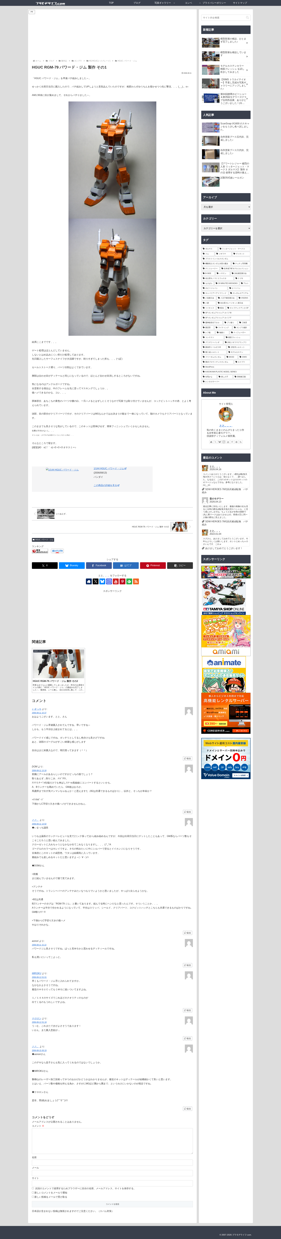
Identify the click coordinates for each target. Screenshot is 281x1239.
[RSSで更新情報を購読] (136, 581)
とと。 (35, 820)
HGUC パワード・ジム (44, 540)
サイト (35, 1178)
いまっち (36, 709)
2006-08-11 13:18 (39, 770)
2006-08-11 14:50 (39, 824)
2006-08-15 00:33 (39, 1050)
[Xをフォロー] (95, 581)
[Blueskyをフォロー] (102, 581)
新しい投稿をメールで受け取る (50, 1197)
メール (35, 1168)
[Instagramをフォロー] (109, 581)
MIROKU (36, 973)
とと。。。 (226, 425)
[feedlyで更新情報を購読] (129, 581)
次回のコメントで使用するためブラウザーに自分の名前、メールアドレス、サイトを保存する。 (85, 1188)
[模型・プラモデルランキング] (40, 551)
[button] (180, 565)
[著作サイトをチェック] (89, 581)
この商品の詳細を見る (105, 485)
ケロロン (36, 1018)
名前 (34, 1157)
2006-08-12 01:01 (39, 977)
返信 (189, 758)
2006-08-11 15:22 (39, 945)
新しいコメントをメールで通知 (50, 1192)
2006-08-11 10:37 (39, 713)
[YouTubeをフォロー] (116, 581)
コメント (38, 1126)
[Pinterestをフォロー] (122, 581)
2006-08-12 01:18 (39, 1022)
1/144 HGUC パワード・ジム (109, 468)
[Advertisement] (112, 37)
